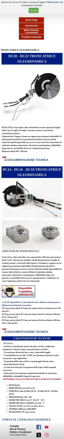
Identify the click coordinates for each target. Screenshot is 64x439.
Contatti (14, 426)
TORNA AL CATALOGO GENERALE (26, 419)
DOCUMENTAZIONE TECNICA (27, 159)
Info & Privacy (17, 429)
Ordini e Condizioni (20, 432)
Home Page (31, 20)
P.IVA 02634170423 (18, 435)
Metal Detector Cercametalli (31, 31)
